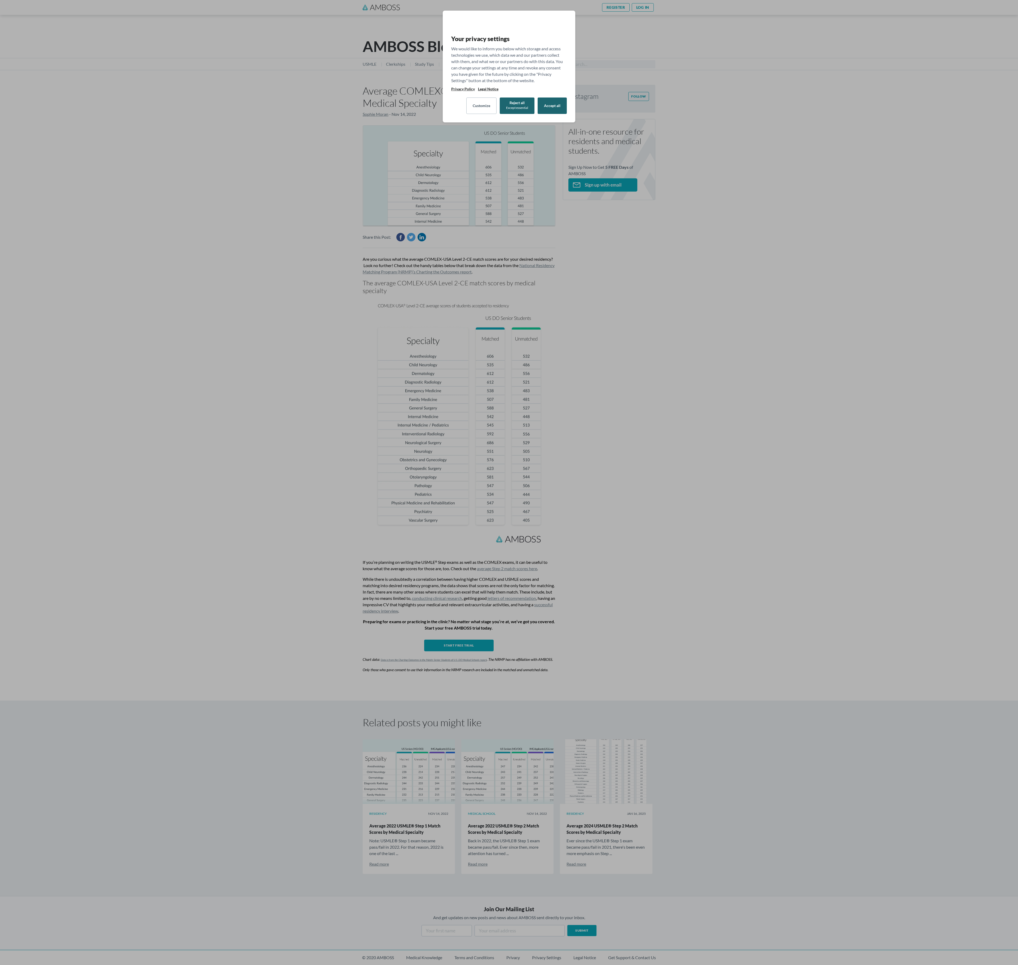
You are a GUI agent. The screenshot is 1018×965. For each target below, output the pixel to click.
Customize (481, 105)
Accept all (552, 105)
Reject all (517, 105)
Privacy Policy (463, 89)
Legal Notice (488, 89)
